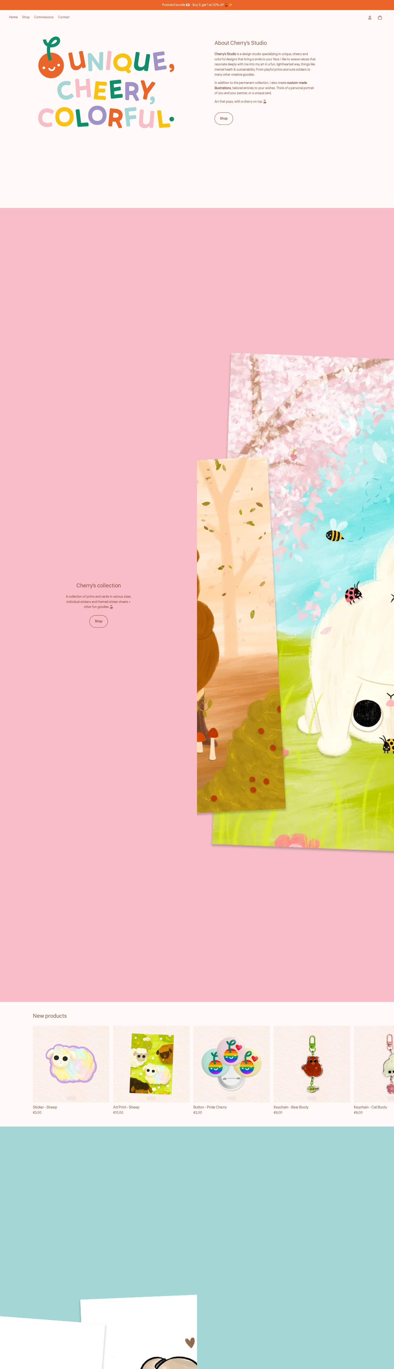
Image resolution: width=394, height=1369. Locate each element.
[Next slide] (356, 1070)
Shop (224, 118)
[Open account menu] (370, 18)
